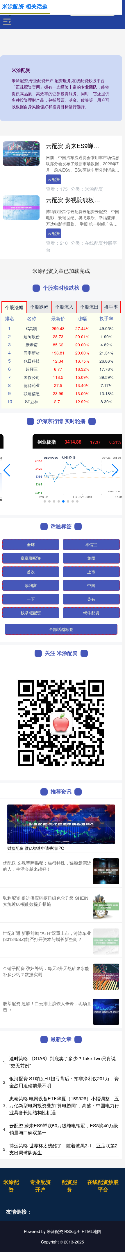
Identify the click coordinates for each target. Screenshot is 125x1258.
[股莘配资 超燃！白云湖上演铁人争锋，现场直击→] (106, 1012)
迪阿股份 (32, 336)
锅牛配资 (91, 612)
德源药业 (32, 385)
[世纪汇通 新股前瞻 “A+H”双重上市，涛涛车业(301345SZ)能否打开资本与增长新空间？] (106, 941)
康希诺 (32, 345)
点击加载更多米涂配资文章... (61, 270)
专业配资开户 (40, 1185)
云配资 (54, 179)
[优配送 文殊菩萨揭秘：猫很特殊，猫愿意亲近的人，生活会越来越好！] (106, 871)
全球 (31, 544)
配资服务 (69, 1185)
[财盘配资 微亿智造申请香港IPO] (61, 823)
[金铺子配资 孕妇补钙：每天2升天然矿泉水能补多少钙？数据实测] (106, 977)
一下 (31, 599)
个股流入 (64, 306)
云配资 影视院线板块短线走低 (84, 199)
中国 (91, 585)
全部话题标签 (61, 629)
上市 (91, 572)
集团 (91, 558)
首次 (31, 572)
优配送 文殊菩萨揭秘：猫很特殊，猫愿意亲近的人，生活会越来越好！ (47, 866)
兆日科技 (32, 361)
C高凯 (31, 328)
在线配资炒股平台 (103, 1185)
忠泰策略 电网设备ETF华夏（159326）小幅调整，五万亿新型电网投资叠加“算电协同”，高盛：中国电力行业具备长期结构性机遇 (64, 1105)
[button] (7, 470)
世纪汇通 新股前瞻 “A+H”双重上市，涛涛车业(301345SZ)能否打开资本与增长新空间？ (47, 936)
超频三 (32, 369)
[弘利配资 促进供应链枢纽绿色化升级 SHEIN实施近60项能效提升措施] (106, 906)
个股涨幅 (14, 307)
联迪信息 (32, 393)
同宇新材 (32, 353)
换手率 (111, 306)
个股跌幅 (39, 306)
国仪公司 (32, 377)
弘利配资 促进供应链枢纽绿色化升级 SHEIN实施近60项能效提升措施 (45, 901)
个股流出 (89, 306)
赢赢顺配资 (31, 558)
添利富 (31, 585)
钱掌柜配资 (31, 612)
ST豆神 (31, 401)
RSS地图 (72, 1231)
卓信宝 (91, 544)
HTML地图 (91, 1231)
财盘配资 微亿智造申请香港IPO (35, 848)
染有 (91, 599)
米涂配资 (11, 1185)
